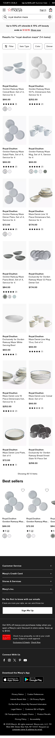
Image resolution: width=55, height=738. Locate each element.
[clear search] (49, 17)
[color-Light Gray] (5, 109)
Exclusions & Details (21, 642)
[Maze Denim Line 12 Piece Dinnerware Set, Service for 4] (41, 193)
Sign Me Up (28, 610)
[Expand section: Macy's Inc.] (27, 589)
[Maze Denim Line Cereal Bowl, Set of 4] (41, 374)
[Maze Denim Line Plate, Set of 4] (14, 431)
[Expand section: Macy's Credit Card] (27, 573)
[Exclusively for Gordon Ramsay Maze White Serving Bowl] (14, 318)
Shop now (36, 30)
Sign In (43, 10)
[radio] (5, 109)
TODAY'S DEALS (10, 3)
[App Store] (11, 679)
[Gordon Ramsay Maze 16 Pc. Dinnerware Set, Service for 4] (41, 67)
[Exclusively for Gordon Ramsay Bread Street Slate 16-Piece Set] (41, 431)
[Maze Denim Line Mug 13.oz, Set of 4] (41, 318)
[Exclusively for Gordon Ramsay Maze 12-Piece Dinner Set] (41, 255)
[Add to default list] (23, 490)
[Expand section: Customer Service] (27, 566)
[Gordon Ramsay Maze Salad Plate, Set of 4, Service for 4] (14, 130)
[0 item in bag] (51, 10)
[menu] (4, 10)
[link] (14, 98)
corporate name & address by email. (27, 729)
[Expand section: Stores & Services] (27, 581)
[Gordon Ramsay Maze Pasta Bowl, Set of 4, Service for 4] (14, 255)
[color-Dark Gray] (45, 171)
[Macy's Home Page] (15, 10)
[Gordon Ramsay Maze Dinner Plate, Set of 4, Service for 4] (14, 193)
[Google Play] (33, 679)
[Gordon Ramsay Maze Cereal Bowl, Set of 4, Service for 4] (14, 67)
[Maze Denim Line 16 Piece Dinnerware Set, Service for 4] (14, 374)
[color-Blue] (36, 171)
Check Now (35, 642)
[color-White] (9, 109)
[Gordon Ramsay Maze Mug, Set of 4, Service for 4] (41, 130)
